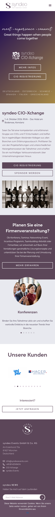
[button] (50, 5)
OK (27, 513)
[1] (21, 332)
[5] (31, 332)
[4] (29, 332)
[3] (26, 332)
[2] (23, 332)
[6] (34, 332)
